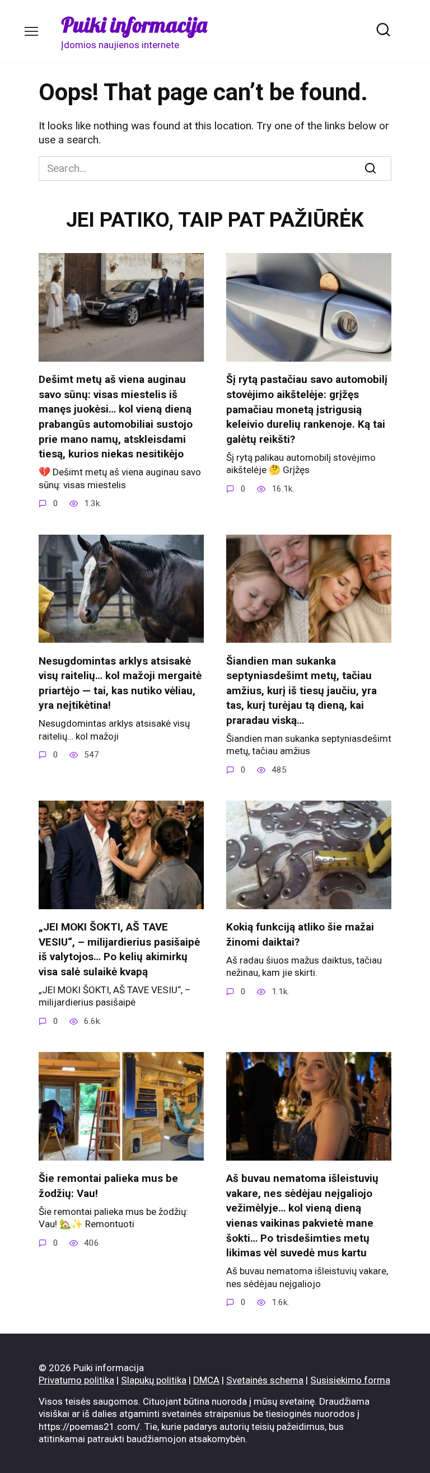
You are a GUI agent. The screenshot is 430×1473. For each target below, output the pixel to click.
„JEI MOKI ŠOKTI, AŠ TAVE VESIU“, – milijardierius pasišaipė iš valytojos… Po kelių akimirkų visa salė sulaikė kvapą (119, 949)
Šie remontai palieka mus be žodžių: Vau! (108, 1186)
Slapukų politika (153, 1380)
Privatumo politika (76, 1380)
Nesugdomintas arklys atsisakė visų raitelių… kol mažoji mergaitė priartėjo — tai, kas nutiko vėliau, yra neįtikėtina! (120, 683)
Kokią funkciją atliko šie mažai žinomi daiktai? (300, 934)
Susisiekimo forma (350, 1380)
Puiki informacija (134, 24)
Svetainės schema (264, 1380)
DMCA (206, 1380)
